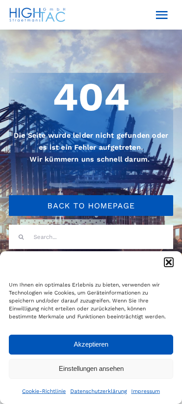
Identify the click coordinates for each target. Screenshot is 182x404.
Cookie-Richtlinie (44, 391)
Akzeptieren (91, 344)
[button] (168, 262)
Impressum (145, 391)
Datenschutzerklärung (98, 391)
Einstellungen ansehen (91, 368)
